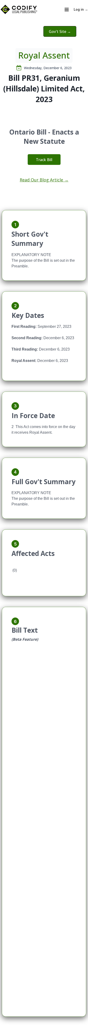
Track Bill (44, 159)
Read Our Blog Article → (44, 180)
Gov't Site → (60, 31)
